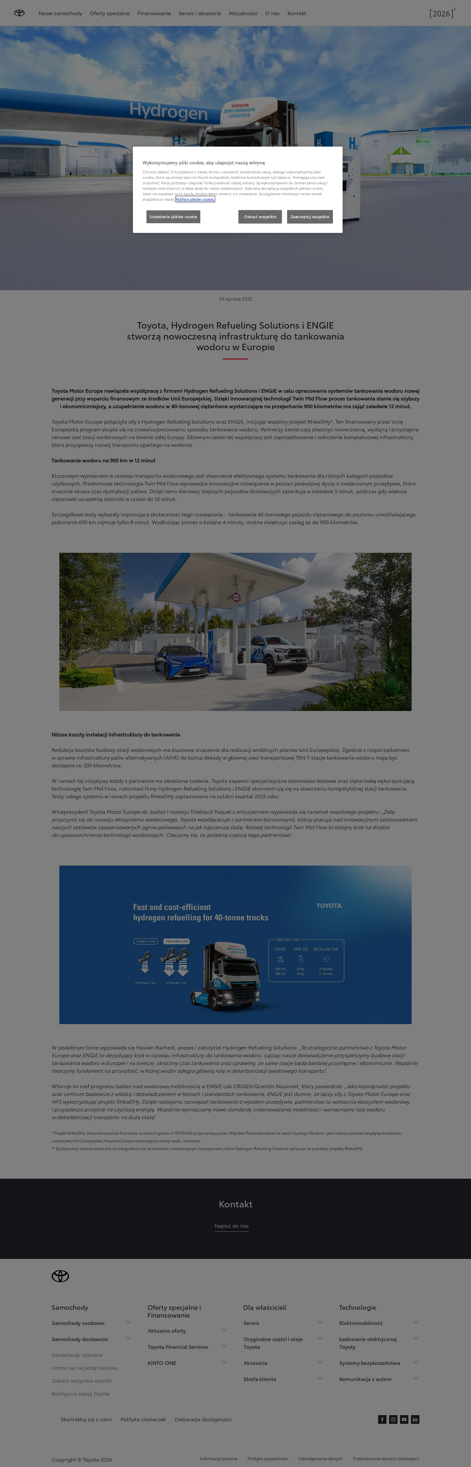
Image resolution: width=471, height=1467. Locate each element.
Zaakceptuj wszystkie (310, 216)
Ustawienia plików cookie (173, 216)
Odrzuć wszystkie (260, 216)
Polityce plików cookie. (195, 199)
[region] (238, 190)
